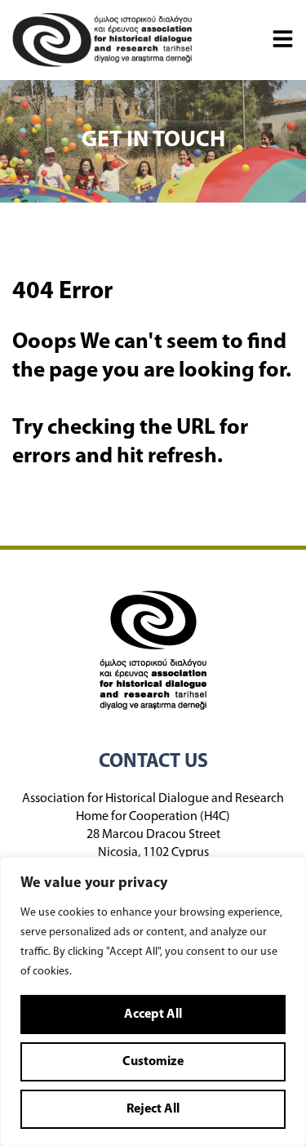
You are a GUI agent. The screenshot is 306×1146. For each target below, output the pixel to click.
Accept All (153, 1014)
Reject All (153, 1109)
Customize (153, 1061)
